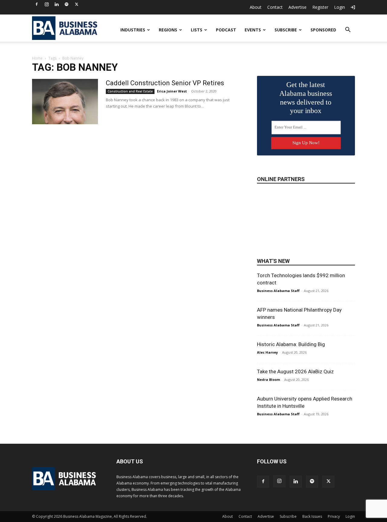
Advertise (297, 7)
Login (339, 7)
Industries (132, 30)
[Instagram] (46, 4)
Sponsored (323, 30)
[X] (76, 4)
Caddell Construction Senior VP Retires (165, 83)
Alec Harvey (267, 352)
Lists (196, 30)
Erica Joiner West (172, 91)
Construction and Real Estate (130, 91)
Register (320, 7)
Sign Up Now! (306, 142)
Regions (168, 30)
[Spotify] (66, 4)
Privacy (334, 516)
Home (37, 58)
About (256, 7)
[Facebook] (36, 4)
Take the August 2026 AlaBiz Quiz (295, 371)
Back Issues (312, 516)
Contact (275, 7)
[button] (347, 30)
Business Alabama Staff (278, 290)
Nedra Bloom (268, 379)
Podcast (226, 30)
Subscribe (286, 30)
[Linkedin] (56, 4)
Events (253, 30)
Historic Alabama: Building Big (291, 344)
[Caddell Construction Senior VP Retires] (65, 101)
